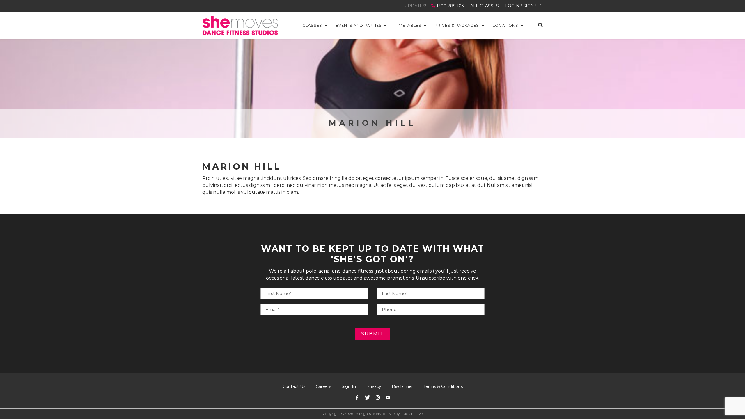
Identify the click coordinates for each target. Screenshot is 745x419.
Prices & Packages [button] (457, 25)
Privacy (373, 386)
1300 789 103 (450, 5)
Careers (323, 386)
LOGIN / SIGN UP (523, 5)
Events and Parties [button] (359, 25)
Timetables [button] (408, 25)
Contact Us (294, 386)
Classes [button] (312, 25)
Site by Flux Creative (406, 413)
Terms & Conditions (443, 386)
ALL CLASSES (484, 5)
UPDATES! (415, 5)
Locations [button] (505, 25)
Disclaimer (402, 386)
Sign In (349, 386)
